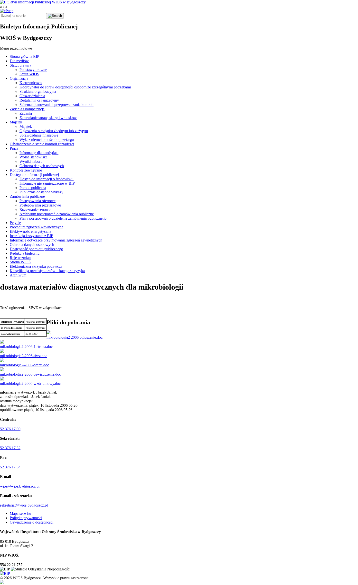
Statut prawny (20, 65)
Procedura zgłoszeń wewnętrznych (36, 227)
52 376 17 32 (10, 448)
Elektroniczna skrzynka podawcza (36, 266)
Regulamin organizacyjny (39, 100)
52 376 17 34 (10, 467)
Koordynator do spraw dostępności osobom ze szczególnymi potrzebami (75, 87)
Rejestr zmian (20, 258)
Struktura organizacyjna (37, 91)
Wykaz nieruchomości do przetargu (46, 140)
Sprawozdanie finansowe (38, 135)
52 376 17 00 (10, 429)
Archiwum (18, 275)
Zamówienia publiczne (27, 196)
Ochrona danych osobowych (41, 166)
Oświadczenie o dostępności (31, 522)
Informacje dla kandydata (38, 153)
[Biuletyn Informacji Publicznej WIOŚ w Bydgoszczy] (43, 2)
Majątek (16, 122)
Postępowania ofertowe (37, 201)
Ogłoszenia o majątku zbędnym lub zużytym (53, 131)
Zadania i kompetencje (27, 109)
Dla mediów (19, 61)
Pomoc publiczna (32, 188)
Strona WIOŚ (20, 262)
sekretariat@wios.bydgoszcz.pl (24, 505)
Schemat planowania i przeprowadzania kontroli (56, 105)
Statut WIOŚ (29, 74)
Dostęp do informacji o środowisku (46, 179)
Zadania (25, 113)
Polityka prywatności (26, 518)
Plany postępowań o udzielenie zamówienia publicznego (62, 218)
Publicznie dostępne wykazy (41, 192)
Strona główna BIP (24, 56)
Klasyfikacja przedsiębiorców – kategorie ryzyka (47, 271)
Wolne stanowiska (33, 157)
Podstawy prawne (33, 70)
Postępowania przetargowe (40, 205)
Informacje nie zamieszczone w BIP (47, 183)
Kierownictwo (30, 83)
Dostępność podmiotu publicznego (36, 249)
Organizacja (19, 78)
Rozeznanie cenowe (34, 209)
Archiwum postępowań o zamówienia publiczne (56, 214)
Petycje (15, 223)
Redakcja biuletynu (24, 253)
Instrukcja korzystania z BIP (31, 236)
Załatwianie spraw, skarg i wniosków (48, 118)
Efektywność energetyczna (30, 231)
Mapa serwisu (20, 513)
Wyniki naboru (30, 161)
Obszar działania (32, 96)
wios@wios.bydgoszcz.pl (19, 486)
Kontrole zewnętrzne (26, 170)
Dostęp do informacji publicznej (34, 174)
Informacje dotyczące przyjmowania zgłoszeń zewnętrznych (56, 240)
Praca (14, 148)
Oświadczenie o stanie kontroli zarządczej (42, 144)
